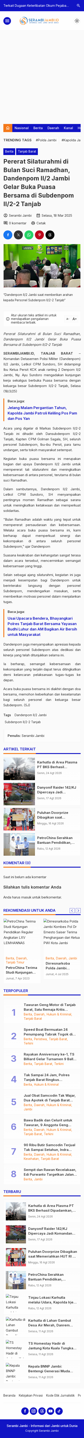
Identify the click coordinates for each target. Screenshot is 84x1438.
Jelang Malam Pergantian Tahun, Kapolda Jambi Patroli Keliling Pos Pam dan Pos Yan (42, 413)
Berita (38, 128)
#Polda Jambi (46, 140)
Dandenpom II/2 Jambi (31, 715)
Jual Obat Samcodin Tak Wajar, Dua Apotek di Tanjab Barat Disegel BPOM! (50, 1100)
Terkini (28, 1043)
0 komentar (17, 223)
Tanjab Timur (15, 962)
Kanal (68, 128)
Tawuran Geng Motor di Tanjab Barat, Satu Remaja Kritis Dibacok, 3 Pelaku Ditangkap (50, 1009)
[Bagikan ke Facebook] (7, 234)
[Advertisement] (42, 75)
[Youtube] (50, 1411)
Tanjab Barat (27, 151)
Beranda (9, 1395)
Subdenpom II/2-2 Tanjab (23, 722)
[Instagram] (33, 1411)
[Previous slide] (72, 910)
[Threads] (42, 1411)
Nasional (22, 128)
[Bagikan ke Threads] (49, 234)
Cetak (41, 223)
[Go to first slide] (78, 910)
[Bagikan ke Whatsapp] (28, 234)
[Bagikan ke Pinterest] (39, 234)
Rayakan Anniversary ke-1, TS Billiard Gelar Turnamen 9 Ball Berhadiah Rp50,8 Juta (49, 1059)
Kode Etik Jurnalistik (60, 1395)
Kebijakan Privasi (31, 1395)
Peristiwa (40, 1039)
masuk (26, 897)
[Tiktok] (59, 1411)
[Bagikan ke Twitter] (18, 234)
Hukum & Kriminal (59, 1014)
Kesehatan (31, 1159)
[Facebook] (25, 1411)
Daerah (53, 128)
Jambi (73, 958)
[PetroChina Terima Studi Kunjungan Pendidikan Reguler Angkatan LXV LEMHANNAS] (22, 937)
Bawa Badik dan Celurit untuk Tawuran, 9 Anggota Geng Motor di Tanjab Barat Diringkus (50, 1125)
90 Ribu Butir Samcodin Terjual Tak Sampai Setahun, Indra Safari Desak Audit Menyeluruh (50, 1150)
